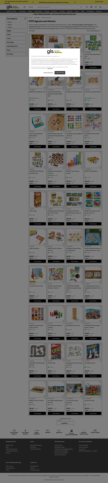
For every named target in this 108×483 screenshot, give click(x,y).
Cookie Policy (50, 68)
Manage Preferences (48, 72)
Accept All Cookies (60, 72)
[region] (54, 62)
